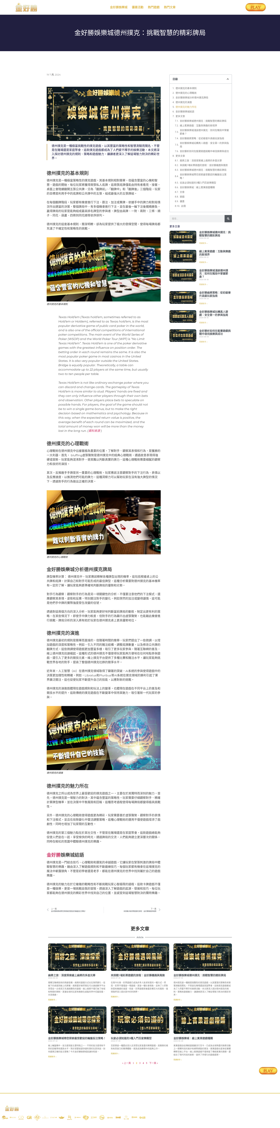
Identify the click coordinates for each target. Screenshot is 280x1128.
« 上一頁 (126, 1062)
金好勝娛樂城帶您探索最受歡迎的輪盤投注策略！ (203, 176)
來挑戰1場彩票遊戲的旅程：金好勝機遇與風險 (204, 165)
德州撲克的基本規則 (186, 88)
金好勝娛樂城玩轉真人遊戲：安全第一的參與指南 (204, 145)
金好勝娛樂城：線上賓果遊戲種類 (197, 187)
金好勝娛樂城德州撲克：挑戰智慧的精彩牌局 (203, 121)
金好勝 (54, 855)
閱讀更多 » (203, 243)
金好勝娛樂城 (118, 7)
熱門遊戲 (154, 7)
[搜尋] (228, 218)
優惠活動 (138, 7)
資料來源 (94, 431)
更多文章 (180, 116)
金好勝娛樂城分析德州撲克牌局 (192, 97)
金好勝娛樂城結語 (185, 111)
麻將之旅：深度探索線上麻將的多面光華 (201, 160)
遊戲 (182, 196)
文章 (182, 192)
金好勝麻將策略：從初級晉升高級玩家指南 (202, 138)
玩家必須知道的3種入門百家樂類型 (198, 182)
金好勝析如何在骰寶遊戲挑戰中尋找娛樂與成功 (204, 151)
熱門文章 (170, 7)
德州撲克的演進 (184, 102)
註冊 (183, 206)
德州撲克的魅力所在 (186, 107)
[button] (228, 79)
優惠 (182, 201)
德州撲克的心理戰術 (186, 93)
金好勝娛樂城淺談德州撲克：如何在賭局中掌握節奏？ (204, 132)
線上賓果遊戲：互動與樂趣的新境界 (198, 125)
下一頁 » (153, 1062)
